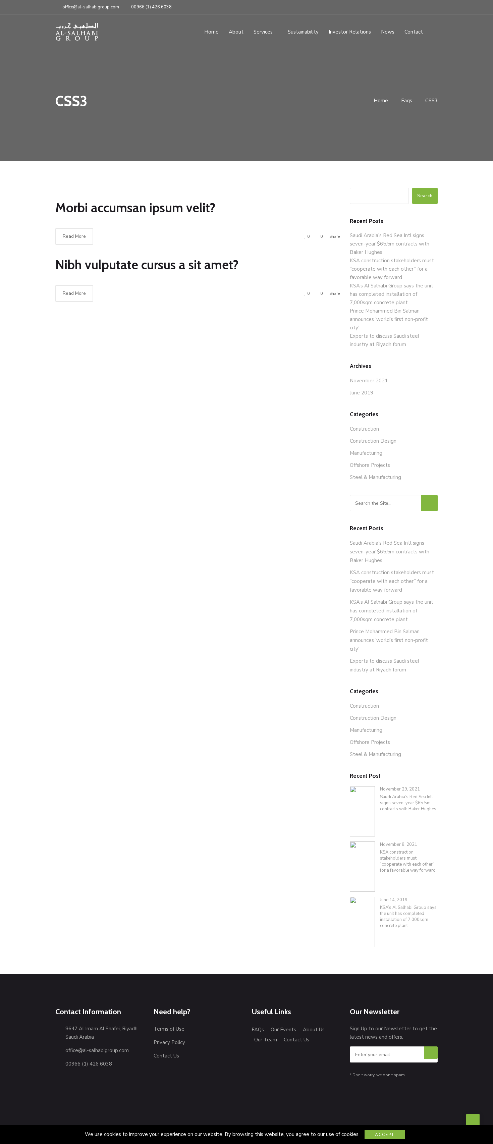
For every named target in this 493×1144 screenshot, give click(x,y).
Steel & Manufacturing (375, 477)
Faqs (406, 100)
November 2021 (369, 380)
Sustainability (303, 32)
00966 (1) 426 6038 (151, 7)
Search (425, 196)
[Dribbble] (427, 4)
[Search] (429, 503)
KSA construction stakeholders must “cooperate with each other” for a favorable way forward (392, 269)
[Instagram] (418, 4)
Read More (74, 236)
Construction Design (373, 441)
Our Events (283, 1029)
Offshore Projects (370, 465)
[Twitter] (409, 4)
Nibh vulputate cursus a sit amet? (146, 265)
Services (263, 32)
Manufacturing (366, 453)
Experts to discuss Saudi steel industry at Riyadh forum (384, 665)
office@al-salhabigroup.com (90, 7)
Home (211, 32)
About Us (314, 1029)
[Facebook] (400, 4)
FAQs (258, 1029)
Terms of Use (169, 1029)
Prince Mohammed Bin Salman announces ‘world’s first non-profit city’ (389, 319)
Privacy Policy (169, 1042)
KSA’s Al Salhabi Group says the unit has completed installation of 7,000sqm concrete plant (391, 294)
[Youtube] (435, 4)
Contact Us (166, 1055)
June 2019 (361, 392)
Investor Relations (350, 32)
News (387, 32)
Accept (384, 1134)
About (236, 32)
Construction (364, 429)
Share (334, 236)
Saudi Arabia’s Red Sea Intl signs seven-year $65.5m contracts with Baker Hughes (389, 244)
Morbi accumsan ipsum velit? (135, 208)
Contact (413, 32)
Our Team (265, 1039)
